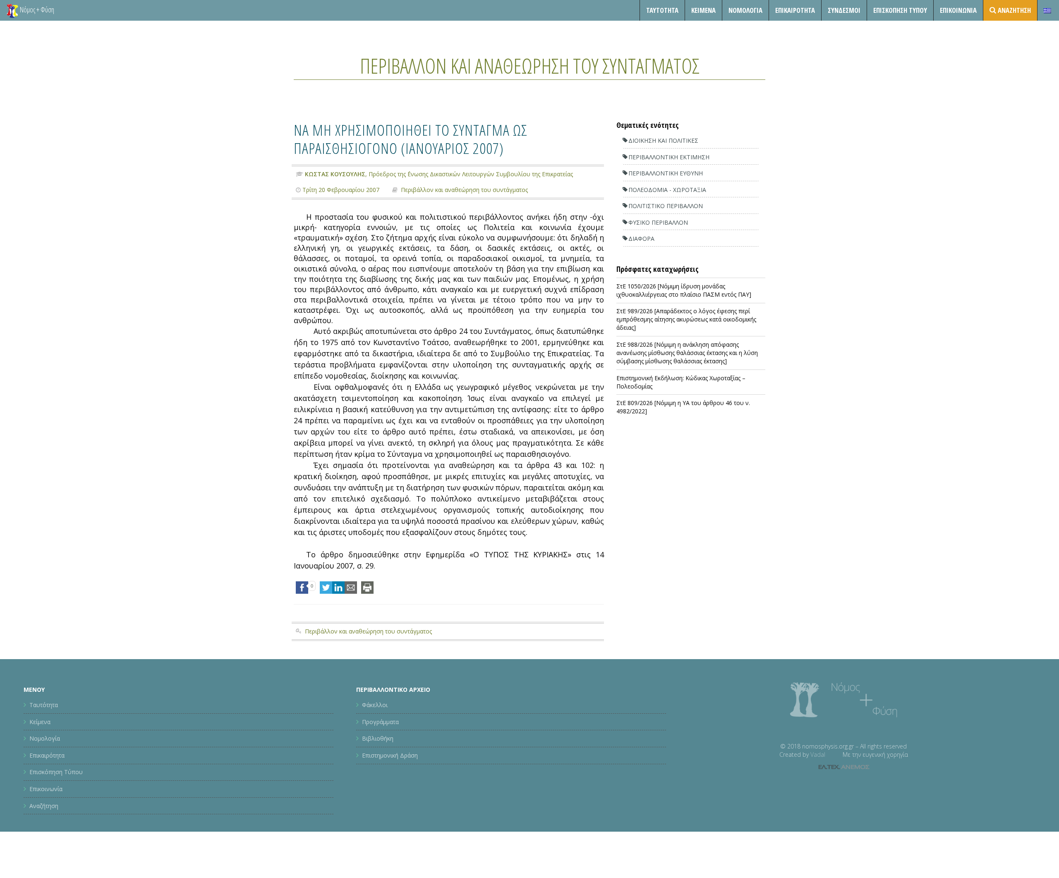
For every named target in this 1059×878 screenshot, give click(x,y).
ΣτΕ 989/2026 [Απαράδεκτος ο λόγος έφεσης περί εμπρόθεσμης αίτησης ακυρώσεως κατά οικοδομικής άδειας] (686, 319)
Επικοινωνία (958, 10)
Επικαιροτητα (795, 10)
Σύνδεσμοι (844, 10)
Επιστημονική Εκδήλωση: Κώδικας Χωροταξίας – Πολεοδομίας (680, 382)
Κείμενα (703, 10)
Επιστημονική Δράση (390, 755)
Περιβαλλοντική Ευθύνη (665, 173)
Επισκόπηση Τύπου (900, 10)
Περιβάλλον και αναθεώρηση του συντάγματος (530, 66)
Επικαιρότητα (47, 755)
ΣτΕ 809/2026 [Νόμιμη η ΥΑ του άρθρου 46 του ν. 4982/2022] (683, 407)
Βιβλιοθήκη (377, 738)
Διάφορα (641, 238)
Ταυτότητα (662, 10)
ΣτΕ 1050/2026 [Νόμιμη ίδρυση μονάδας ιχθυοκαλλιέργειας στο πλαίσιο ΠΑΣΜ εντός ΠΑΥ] (683, 290)
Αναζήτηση (43, 806)
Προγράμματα (380, 722)
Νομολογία (745, 10)
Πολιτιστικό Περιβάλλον (665, 206)
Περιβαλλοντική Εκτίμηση (668, 157)
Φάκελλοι (375, 705)
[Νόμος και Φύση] (12, 10)
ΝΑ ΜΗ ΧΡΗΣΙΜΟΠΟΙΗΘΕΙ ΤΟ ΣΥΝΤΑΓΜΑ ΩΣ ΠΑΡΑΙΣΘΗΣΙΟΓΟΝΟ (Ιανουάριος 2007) (410, 138)
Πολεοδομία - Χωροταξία (667, 190)
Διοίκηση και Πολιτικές (663, 140)
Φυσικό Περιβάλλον (658, 222)
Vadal (817, 754)
